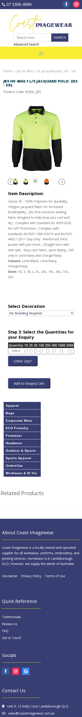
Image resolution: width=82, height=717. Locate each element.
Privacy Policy (31, 576)
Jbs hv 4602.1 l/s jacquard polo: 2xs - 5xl (46, 71)
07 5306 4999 (18, 4)
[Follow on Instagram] (76, 4)
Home (8, 71)
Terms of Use (55, 576)
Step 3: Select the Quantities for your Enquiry (41, 334)
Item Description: (26, 193)
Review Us (9, 624)
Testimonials (11, 617)
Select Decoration (26, 306)
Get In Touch (11, 638)
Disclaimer (10, 576)
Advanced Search (26, 44)
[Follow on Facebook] (66, 4)
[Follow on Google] (25, 671)
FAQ (5, 631)
